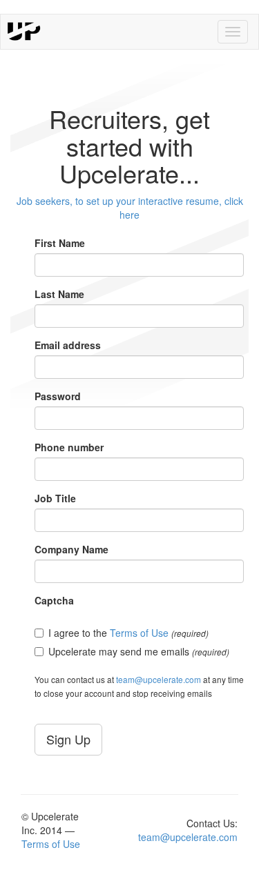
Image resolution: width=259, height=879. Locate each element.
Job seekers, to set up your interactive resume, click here (130, 207)
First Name (60, 243)
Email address (68, 345)
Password (58, 396)
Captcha (54, 600)
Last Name (59, 294)
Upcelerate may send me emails (138, 651)
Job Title (55, 498)
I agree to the (128, 633)
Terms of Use (139, 633)
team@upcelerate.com (158, 679)
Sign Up (68, 739)
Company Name (71, 549)
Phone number (69, 447)
